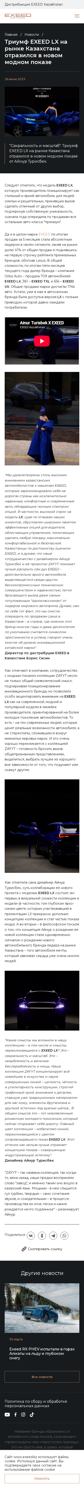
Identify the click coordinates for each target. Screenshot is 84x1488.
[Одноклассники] (42, 1236)
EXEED (44, 234)
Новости (31, 34)
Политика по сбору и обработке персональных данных (36, 1403)
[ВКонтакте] (31, 1236)
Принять (42, 1479)
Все (42, 1377)
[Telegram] (53, 1236)
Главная (11, 34)
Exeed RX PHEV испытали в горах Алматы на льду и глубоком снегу (42, 1353)
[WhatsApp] (64, 1236)
